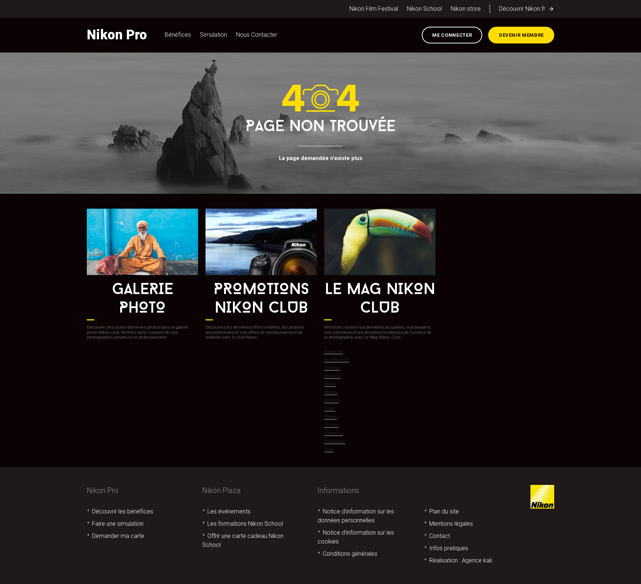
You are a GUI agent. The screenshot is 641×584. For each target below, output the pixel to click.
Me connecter (452, 35)
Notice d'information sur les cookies (356, 537)
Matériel (332, 375)
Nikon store (466, 8)
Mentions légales (451, 523)
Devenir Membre (521, 35)
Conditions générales (350, 553)
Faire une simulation (118, 523)
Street (330, 416)
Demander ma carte (118, 535)
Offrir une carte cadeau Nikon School (242, 540)
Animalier (333, 351)
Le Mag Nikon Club (380, 299)
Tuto (328, 449)
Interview (333, 433)
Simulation (213, 34)
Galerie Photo (142, 299)
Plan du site (444, 511)
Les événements (228, 511)
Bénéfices (178, 34)
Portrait (331, 400)
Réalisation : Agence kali (460, 560)
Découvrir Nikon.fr (522, 8)
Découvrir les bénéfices (122, 511)
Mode (330, 384)
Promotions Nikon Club (261, 299)
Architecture (336, 359)
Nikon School (424, 8)
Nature (331, 392)
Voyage (331, 424)
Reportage (334, 441)
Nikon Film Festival (373, 8)
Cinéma (331, 367)
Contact (439, 535)
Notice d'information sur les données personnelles (356, 516)
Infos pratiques (448, 548)
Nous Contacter (256, 34)
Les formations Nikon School (245, 523)
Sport (329, 408)
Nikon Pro (117, 35)
